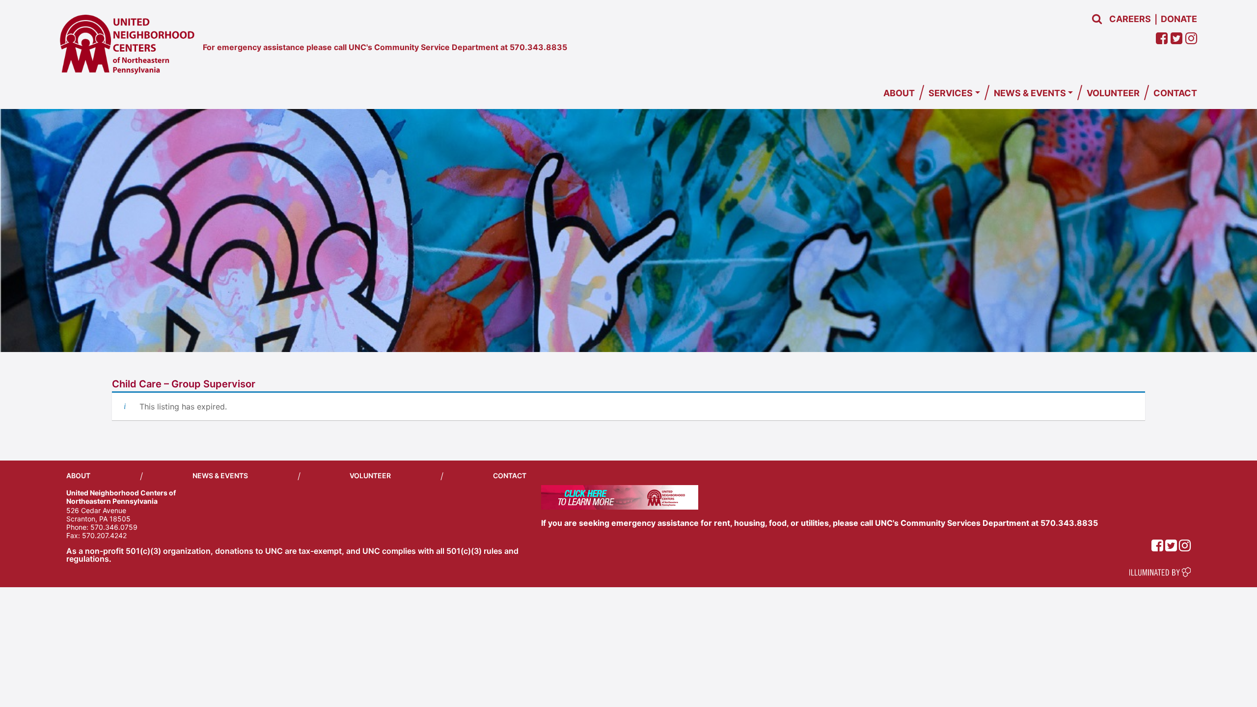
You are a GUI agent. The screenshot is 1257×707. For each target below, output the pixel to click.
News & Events (1030, 93)
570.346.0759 (113, 527)
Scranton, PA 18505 (98, 519)
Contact (1175, 93)
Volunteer (1113, 93)
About (899, 93)
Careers (1130, 19)
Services (951, 93)
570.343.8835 (538, 47)
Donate (1179, 19)
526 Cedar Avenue (96, 510)
